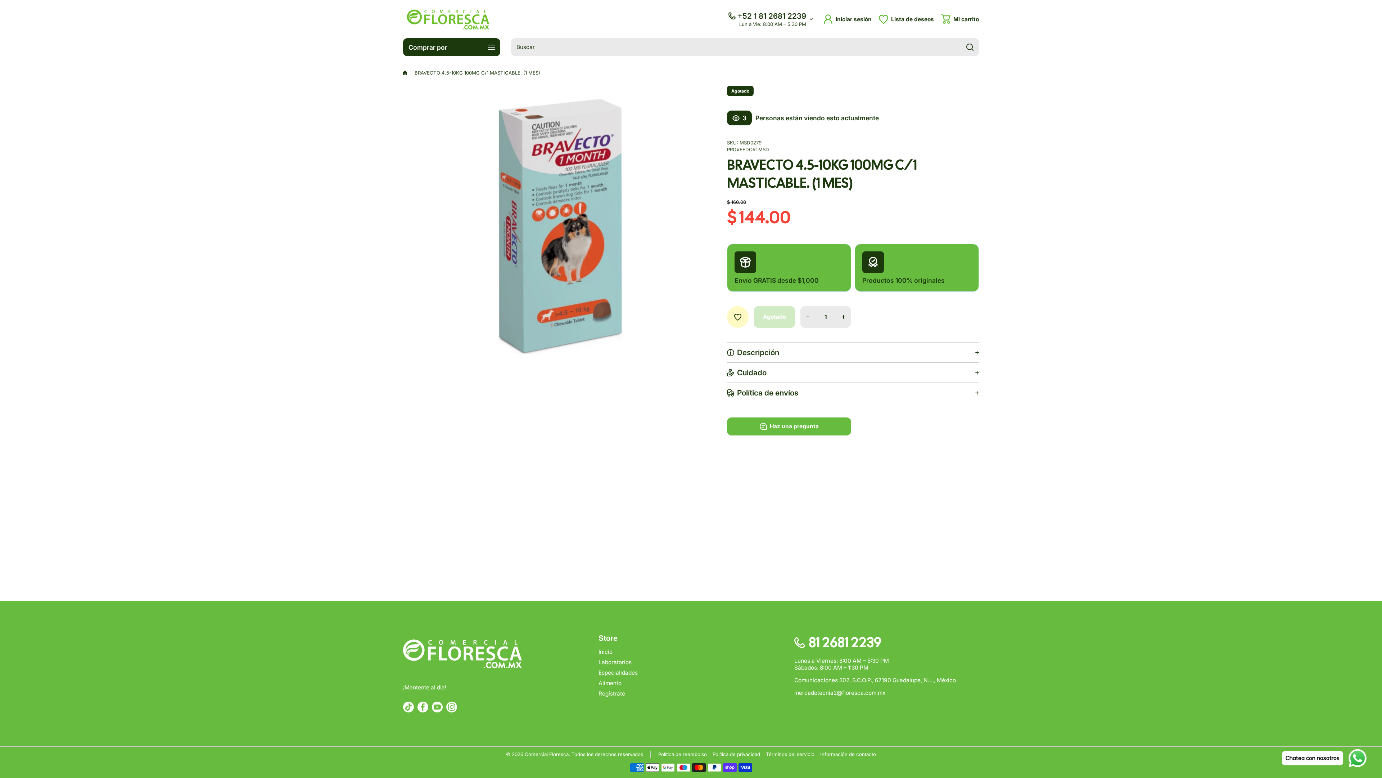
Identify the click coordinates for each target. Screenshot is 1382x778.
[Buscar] (970, 47)
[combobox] (745, 47)
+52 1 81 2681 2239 (771, 16)
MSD (763, 149)
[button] (960, 19)
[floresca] (448, 19)
